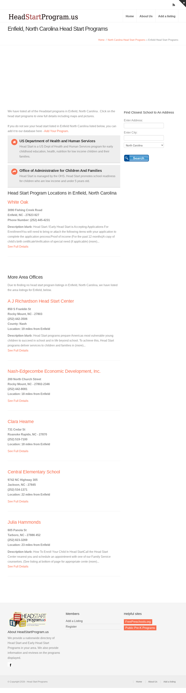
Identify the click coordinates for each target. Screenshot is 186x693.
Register (71, 626)
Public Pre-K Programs (140, 627)
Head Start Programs (49, 17)
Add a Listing (74, 621)
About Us (146, 16)
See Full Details (18, 246)
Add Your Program (56, 131)
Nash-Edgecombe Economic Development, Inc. (54, 371)
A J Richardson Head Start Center (41, 301)
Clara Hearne (21, 421)
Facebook (10, 664)
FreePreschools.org (138, 621)
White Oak (18, 202)
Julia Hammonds (24, 522)
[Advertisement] (93, 72)
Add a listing (166, 16)
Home (130, 16)
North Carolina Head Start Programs (126, 40)
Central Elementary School (34, 471)
